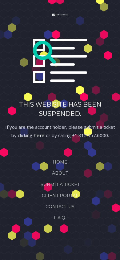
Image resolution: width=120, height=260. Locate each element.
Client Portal (60, 195)
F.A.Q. (60, 218)
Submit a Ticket (60, 184)
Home (60, 162)
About (60, 173)
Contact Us (60, 206)
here (39, 135)
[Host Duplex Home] (60, 16)
